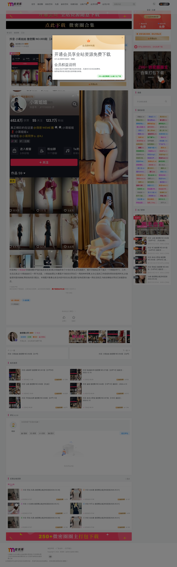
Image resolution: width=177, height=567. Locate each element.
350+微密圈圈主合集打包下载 (110, 76)
